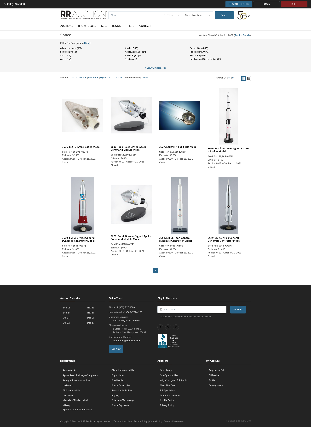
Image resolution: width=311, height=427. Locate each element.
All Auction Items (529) (71, 48)
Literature (68, 395)
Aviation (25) (131, 59)
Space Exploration (120, 405)
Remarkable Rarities (121, 390)
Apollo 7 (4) (65, 59)
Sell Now (116, 349)
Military (66, 405)
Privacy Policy (167, 405)
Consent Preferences (174, 421)
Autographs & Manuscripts (76, 380)
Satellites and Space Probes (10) (205, 59)
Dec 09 (90, 317)
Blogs (116, 25)
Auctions (66, 25)
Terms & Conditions (170, 395)
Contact (145, 25)
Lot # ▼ (82, 77)
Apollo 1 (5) (65, 55)
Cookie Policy (167, 400)
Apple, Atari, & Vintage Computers (80, 375)
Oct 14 (66, 317)
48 (229, 78)
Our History (166, 370)
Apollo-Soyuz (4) (133, 55)
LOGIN (266, 4)
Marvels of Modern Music (76, 400)
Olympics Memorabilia (122, 370)
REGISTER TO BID (239, 4)
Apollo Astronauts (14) (135, 52)
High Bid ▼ (105, 77)
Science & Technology (122, 400)
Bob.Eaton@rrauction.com (126, 340)
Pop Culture (117, 375)
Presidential (117, 380)
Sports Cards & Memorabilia (77, 409)
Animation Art (69, 370)
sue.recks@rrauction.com (126, 320)
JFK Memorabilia (71, 390)
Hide (86, 43)
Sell (104, 25)
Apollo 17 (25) (131, 48)
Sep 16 (66, 307)
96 (233, 78)
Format (146, 77)
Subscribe (238, 309)
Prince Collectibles (120, 385)
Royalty (115, 395)
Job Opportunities (169, 375)
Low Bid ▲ (93, 77)
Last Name (118, 77)
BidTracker (214, 375)
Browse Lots (87, 25)
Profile (212, 380)
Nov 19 (90, 312)
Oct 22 (66, 322)
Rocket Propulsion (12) (200, 55)
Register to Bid (216, 370)
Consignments (216, 385)
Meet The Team (168, 385)
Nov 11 (90, 307)
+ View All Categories (155, 67)
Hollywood (68, 385)
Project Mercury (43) (199, 52)
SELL (294, 4)
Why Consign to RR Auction (174, 380)
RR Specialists (167, 390)
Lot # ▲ (73, 77)
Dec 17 (90, 322)
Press (130, 25)
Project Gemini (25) (199, 48)
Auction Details (242, 35)
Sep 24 (66, 312)
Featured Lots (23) (68, 52)
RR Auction (87, 421)
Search (224, 15)
